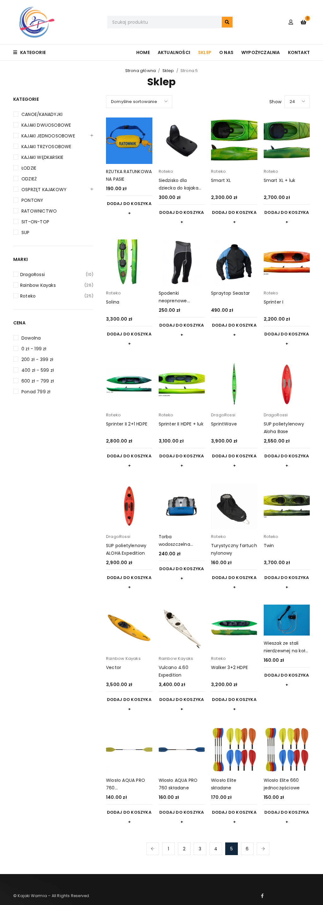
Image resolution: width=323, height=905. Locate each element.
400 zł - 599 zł (37, 370)
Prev (152, 848)
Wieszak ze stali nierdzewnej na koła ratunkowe (286, 650)
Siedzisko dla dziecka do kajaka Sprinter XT (178, 188)
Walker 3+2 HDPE (229, 667)
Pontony (32, 200)
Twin (269, 545)
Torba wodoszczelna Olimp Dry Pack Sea (181, 544)
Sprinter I (274, 302)
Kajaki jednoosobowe (48, 136)
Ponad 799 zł (35, 392)
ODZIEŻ (29, 179)
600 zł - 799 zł (37, 381)
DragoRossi (56, 274)
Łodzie (28, 168)
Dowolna (31, 338)
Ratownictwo (39, 211)
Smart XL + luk (280, 180)
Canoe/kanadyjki (41, 114)
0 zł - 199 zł (34, 349)
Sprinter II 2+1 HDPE (126, 424)
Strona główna (140, 71)
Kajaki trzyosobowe (46, 146)
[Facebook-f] (262, 895)
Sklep (168, 71)
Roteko (56, 296)
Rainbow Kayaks (56, 285)
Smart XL (221, 180)
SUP (25, 232)
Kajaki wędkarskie (42, 157)
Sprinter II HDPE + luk (181, 424)
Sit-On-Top (35, 222)
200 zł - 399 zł (37, 359)
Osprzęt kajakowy (44, 189)
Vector (113, 667)
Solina (112, 302)
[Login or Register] (291, 22)
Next (263, 848)
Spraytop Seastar (230, 293)
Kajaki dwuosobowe (46, 125)
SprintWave (224, 424)
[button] (129, 208)
